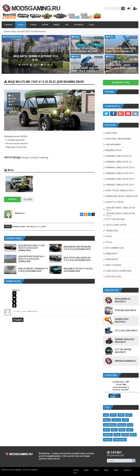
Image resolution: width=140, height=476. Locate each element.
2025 (125, 420)
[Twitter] (106, 113)
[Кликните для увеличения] (19, 184)
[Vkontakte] (135, 113)
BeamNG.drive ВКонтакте (122, 320)
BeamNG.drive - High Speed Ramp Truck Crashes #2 (87, 69)
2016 (117, 435)
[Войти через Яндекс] (14, 301)
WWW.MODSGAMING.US (125, 361)
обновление (119, 440)
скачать (116, 420)
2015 (106, 430)
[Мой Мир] (89, 214)
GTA (130, 425)
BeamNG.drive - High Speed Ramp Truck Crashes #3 (121, 50)
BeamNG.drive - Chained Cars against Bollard (85, 50)
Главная (7, 31)
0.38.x (43, 227)
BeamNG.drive (18, 227)
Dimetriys (116, 390)
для (106, 415)
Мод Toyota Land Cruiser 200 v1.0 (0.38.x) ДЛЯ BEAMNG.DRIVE (77, 258)
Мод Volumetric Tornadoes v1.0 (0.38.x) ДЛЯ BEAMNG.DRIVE (33, 269)
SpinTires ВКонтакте (125, 310)
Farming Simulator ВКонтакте (124, 340)
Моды (14, 31)
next (133, 435)
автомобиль (109, 425)
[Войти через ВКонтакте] (14, 297)
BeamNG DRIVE (24, 31)
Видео (76, 37)
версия (122, 425)
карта (106, 420)
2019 (113, 415)
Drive (114, 430)
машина (107, 435)
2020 (122, 430)
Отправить (17, 320)
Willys (33, 227)
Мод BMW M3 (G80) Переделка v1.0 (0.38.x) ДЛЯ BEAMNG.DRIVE (77, 248)
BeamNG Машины (38, 31)
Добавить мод (121, 82)
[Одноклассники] (85, 214)
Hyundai (107, 440)
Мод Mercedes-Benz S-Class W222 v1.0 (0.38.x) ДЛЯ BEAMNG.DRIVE (31, 248)
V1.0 (38, 227)
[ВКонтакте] (81, 214)
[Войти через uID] (14, 293)
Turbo (125, 435)
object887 (125, 390)
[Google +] (120, 113)
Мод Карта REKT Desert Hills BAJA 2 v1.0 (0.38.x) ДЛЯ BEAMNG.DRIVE (31, 259)
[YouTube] (128, 113)
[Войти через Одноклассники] (14, 305)
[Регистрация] (135, 9)
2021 (130, 430)
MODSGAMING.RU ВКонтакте (122, 300)
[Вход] (128, 9)
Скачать (12, 199)
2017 (129, 415)
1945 (28, 227)
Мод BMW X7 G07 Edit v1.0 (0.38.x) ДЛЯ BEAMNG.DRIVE (78, 269)
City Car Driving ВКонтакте (123, 351)
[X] (93, 214)
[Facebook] (113, 113)
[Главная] (51, 18)
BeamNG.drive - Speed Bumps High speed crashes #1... (121, 68)
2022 (121, 415)
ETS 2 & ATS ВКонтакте (126, 330)
